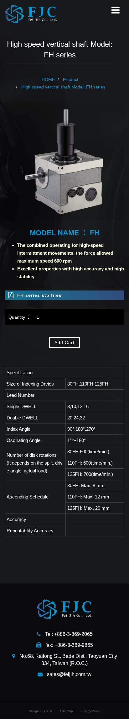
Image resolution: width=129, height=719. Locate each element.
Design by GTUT (41, 711)
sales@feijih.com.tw (68, 674)
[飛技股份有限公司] (31, 14)
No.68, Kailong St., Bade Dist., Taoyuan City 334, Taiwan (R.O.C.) (67, 659)
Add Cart (64, 342)
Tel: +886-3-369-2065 (68, 634)
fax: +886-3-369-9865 (68, 645)
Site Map (66, 711)
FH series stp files (39, 295)
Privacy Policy (90, 711)
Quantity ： (19, 317)
